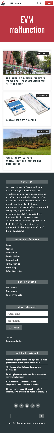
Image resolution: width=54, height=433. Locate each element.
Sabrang (9, 337)
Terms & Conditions (13, 263)
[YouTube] (27, 405)
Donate (8, 245)
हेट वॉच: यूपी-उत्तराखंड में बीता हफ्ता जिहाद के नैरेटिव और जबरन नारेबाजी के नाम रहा (26, 375)
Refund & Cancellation (14, 271)
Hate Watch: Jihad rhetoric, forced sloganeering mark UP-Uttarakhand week (23, 383)
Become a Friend (12, 260)
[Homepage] (37, 3)
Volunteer (9, 248)
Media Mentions (11, 291)
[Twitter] (21, 405)
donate (49, 3)
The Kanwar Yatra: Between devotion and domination (23, 368)
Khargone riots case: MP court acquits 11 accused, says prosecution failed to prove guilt (26, 390)
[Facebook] (16, 405)
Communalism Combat (14, 341)
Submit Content (11, 252)
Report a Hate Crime (13, 256)
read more (20, 230)
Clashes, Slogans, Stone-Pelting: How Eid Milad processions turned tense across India (26, 361)
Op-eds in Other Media (14, 294)
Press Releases (11, 287)
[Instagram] (32, 405)
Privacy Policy (11, 267)
